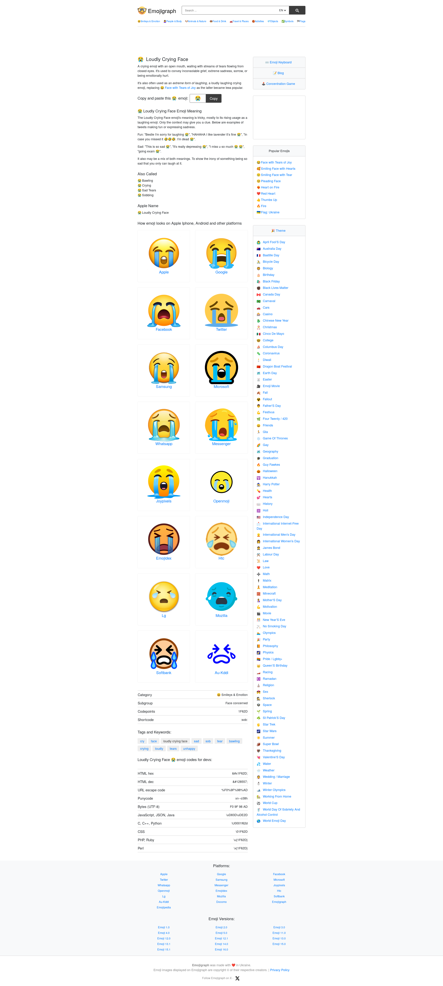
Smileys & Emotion (149, 21)
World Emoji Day (271, 820)
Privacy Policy (280, 969)
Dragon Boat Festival (274, 366)
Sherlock (266, 698)
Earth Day (267, 372)
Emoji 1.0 (164, 927)
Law (263, 560)
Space (264, 704)
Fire (261, 206)
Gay (263, 444)
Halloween (267, 470)
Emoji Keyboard (279, 62)
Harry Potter (268, 484)
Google (221, 272)
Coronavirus (268, 353)
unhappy (189, 748)
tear (220, 741)
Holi (262, 510)
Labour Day (268, 554)
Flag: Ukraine (268, 212)
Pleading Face (269, 181)
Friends (265, 425)
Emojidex (163, 558)
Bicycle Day (268, 261)
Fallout (264, 399)
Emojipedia (164, 907)
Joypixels (163, 500)
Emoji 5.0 (221, 933)
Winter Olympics (271, 789)
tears (173, 748)
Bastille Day (268, 255)
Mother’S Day (269, 600)
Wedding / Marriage (273, 776)
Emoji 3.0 (279, 927)
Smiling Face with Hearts (276, 168)
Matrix (264, 580)
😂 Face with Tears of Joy (178, 87)
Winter (264, 783)
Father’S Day (269, 405)
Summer (266, 737)
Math (263, 573)
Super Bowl (268, 743)
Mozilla (221, 615)
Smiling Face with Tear (274, 174)
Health (264, 490)
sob (208, 741)
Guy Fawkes (268, 464)
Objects (272, 21)
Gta (262, 431)
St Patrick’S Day (271, 717)
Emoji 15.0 (279, 944)
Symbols (287, 21)
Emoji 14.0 (221, 944)
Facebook (164, 329)
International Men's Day (276, 534)
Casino (265, 314)
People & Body (172, 21)
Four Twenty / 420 (272, 418)
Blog (279, 72)
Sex (262, 691)
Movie (264, 613)
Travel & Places (239, 21)
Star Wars (267, 730)
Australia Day (269, 248)
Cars (263, 307)
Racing (265, 672)
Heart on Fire (268, 187)
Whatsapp (163, 443)
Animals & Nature (195, 21)
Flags (301, 21)
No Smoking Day (271, 626)
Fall (262, 392)
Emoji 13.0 (279, 938)
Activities (258, 21)
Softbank (163, 672)
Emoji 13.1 (163, 944)
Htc (221, 558)
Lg (164, 615)
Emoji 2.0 (221, 927)
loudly (159, 748)
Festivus (265, 412)
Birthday (265, 274)
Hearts (264, 497)
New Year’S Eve (271, 619)
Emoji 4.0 (164, 933)
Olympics (266, 632)
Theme (279, 230)
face (154, 741)
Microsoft (221, 386)
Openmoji (221, 500)
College (265, 340)
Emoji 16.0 (221, 949)
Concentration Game (279, 83)
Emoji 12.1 (221, 938)
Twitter (221, 329)
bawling (234, 741)
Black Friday (268, 281)
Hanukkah (267, 477)
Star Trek (266, 724)
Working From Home (274, 796)
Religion (265, 685)
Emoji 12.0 (163, 938)
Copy (214, 97)
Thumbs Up (267, 199)
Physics (265, 652)
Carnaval (266, 300)
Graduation (267, 458)
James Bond (268, 547)
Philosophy (267, 645)
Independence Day (273, 516)
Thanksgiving (269, 750)
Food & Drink (218, 21)
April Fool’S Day (271, 242)
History (265, 503)
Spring (264, 711)
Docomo (221, 902)
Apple (164, 272)
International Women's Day (278, 541)
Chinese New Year (272, 320)
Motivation (267, 606)
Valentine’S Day (271, 757)
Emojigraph (162, 11)
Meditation (267, 587)
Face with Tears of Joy (274, 162)
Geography (267, 451)
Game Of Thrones (272, 438)
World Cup (267, 802)
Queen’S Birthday (272, 665)
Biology (265, 268)
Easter (264, 379)
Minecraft (266, 593)
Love (263, 567)
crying (144, 748)
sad (196, 741)
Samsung (164, 386)
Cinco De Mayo (270, 333)
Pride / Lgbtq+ (269, 658)
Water (264, 763)
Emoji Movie (268, 385)
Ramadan (266, 678)
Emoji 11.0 (279, 933)
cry (142, 741)
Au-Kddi (221, 672)
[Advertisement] (221, 42)
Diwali (264, 359)
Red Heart (266, 193)
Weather (265, 770)
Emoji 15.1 (163, 949)
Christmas (267, 327)
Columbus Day (270, 346)
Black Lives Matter (272, 287)
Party (263, 639)
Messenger (221, 443)
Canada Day (268, 294)
